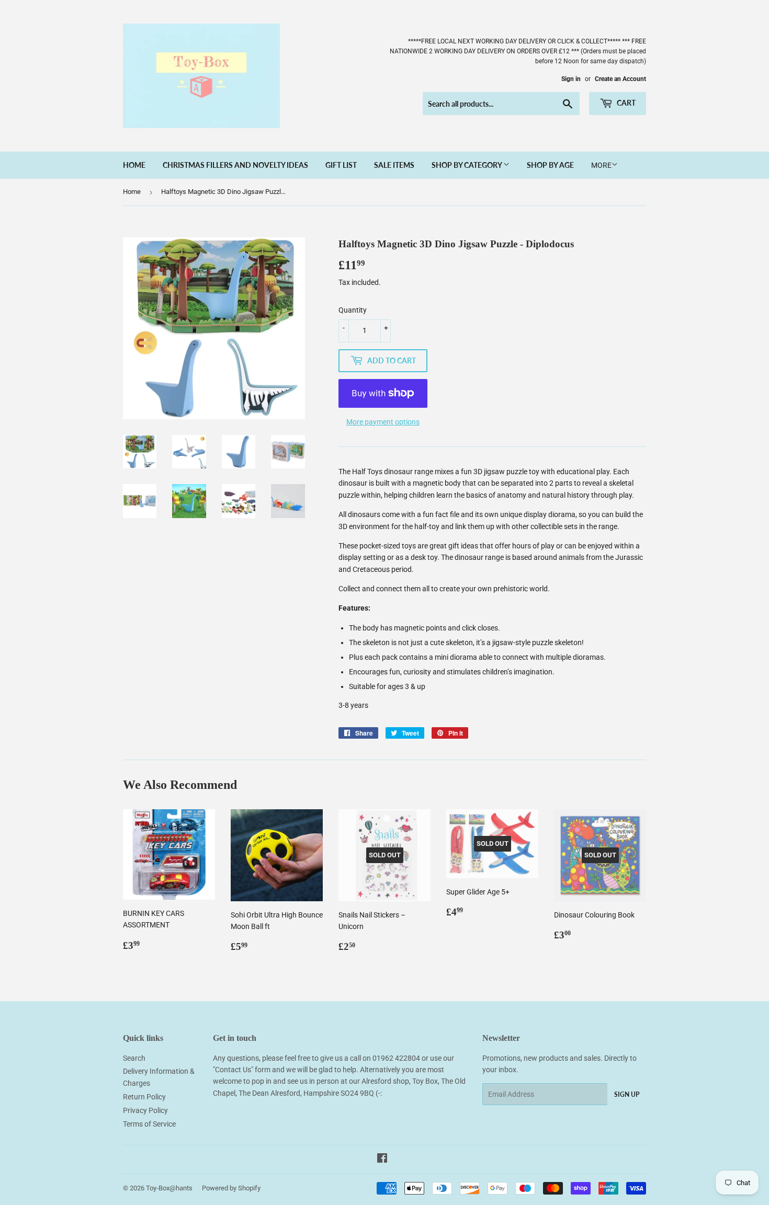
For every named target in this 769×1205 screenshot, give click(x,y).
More (601, 165)
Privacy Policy (145, 1110)
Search (134, 1058)
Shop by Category (467, 164)
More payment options (383, 422)
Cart (625, 102)
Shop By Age (550, 164)
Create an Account (620, 79)
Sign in (571, 79)
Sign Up (626, 1094)
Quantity (352, 310)
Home (134, 164)
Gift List (341, 164)
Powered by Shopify (231, 1188)
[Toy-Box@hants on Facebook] (382, 1159)
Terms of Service (149, 1124)
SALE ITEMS (394, 164)
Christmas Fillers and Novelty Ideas (235, 164)
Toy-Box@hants (169, 1188)
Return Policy (144, 1097)
